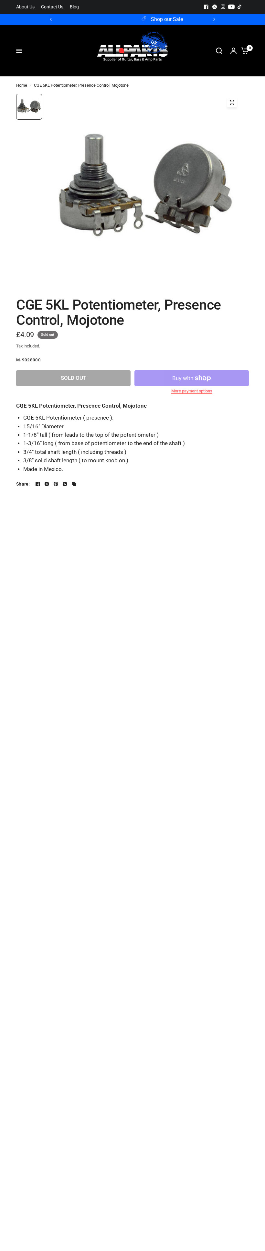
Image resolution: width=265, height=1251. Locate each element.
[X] (214, 7)
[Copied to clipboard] (74, 484)
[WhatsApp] (65, 484)
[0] (243, 51)
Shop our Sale (138, 19)
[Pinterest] (56, 484)
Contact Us (52, 7)
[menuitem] (27, 7)
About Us (25, 7)
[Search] (219, 51)
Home (21, 85)
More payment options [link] (191, 391)
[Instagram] (223, 7)
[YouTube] (231, 7)
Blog (74, 7)
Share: (23, 484)
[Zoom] (232, 102)
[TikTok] (240, 7)
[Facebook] (206, 7)
